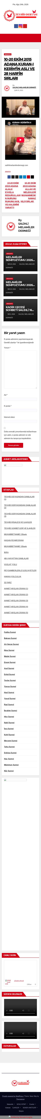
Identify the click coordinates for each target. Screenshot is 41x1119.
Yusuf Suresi (9, 699)
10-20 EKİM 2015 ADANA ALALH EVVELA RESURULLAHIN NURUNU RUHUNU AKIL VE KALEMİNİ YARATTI (12, 195)
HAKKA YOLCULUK (12, 577)
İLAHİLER (16, 1108)
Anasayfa (8, 54)
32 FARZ (8, 583)
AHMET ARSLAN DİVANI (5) (16, 613)
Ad (5, 395)
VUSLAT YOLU (10, 564)
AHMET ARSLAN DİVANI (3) (16, 601)
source (8, 171)
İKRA (6, 552)
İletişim (21, 1111)
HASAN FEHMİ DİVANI (14, 540)
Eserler (32, 1104)
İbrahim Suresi (10, 711)
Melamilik (10, 1104)
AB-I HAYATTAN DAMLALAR (16, 558)
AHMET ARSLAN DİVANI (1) (16, 589)
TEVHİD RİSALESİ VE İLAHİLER (18, 522)
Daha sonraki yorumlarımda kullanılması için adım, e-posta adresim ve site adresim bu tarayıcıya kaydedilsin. (20, 435)
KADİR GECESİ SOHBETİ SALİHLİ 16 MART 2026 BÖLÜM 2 (20, 310)
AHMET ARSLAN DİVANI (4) (16, 607)
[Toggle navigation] (21, 38)
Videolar (7, 1108)
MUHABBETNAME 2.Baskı (15, 534)
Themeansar (20, 1099)
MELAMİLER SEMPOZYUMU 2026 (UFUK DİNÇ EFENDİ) (19, 285)
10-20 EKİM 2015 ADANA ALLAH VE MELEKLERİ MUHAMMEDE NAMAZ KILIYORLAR (28, 192)
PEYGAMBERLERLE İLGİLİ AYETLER (20, 570)
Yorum (7, 348)
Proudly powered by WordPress (12, 1096)
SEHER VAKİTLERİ (29, 1108)
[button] (37, 38)
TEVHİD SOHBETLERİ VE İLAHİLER (19, 528)
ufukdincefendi (19, 981)
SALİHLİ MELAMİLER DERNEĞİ (24, 87)
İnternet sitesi (9, 417)
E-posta (7, 406)
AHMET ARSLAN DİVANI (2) (16, 595)
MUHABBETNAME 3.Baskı (15, 546)
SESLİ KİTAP (21, 1104)
